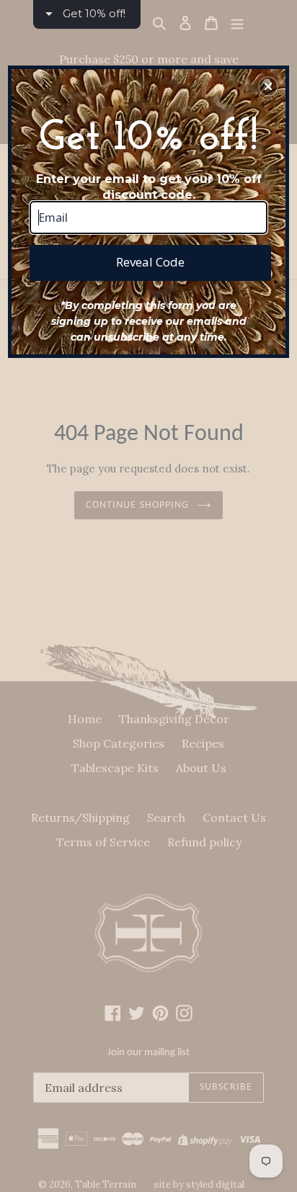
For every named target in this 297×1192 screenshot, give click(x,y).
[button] (268, 86)
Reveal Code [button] (150, 262)
